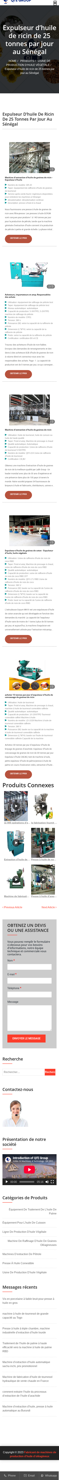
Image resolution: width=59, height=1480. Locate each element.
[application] (29, 1169)
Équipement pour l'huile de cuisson (24, 1222)
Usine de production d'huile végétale (24, 1272)
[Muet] (47, 1181)
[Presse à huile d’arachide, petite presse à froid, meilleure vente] (43, 880)
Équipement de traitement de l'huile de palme (33, 1211)
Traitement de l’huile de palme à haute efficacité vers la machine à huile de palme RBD (27, 1347)
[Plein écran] (52, 1181)
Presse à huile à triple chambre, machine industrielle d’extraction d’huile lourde (26, 1330)
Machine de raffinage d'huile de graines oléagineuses (32, 1243)
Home (13, 61)
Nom (11, 960)
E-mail (12, 974)
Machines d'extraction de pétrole (21, 1254)
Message (12, 1001)
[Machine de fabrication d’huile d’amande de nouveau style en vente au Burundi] (16, 880)
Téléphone (14, 988)
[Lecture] (6, 1181)
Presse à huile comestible (18, 1263)
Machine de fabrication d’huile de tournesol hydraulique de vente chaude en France (27, 1378)
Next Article (49, 907)
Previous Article (12, 907)
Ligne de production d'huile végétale (24, 1231)
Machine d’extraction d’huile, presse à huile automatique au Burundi (27, 1408)
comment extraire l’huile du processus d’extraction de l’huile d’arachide (24, 1393)
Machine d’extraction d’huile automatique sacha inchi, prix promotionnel (26, 1364)
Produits (27, 61)
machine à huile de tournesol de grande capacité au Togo (25, 1315)
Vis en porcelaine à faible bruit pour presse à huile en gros (28, 1300)
